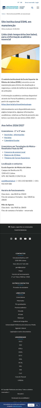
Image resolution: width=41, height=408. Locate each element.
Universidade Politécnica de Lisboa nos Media (21, 325)
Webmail (21, 318)
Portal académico (20, 307)
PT (18, 2)
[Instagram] (11, 238)
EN (21, 2)
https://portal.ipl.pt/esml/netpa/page (16, 104)
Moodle (20, 311)
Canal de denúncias (20, 230)
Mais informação (17, 406)
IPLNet (20, 314)
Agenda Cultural (20, 328)
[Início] (13, 8)
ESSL (20, 359)
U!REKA (20, 380)
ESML (21, 352)
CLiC (20, 373)
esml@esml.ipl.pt (8, 181)
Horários (7, 137)
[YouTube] (25, 238)
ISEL (20, 366)
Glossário (20, 394)
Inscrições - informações (14, 135)
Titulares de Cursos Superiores (17, 158)
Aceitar (31, 405)
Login (37, 2)
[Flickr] (30, 238)
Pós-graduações (20, 304)
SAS (20, 370)
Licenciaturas (20, 297)
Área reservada (30, 2)
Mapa (21, 271)
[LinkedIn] (20, 238)
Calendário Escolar (11, 140)
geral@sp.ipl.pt (20, 267)
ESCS (20, 341)
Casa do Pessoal (20, 377)
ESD (20, 345)
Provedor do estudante (20, 287)
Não (37, 405)
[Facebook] (15, 238)
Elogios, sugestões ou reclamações (22, 227)
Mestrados (20, 301)
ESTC (20, 355)
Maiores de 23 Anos (12, 155)
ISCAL (20, 362)
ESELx (20, 348)
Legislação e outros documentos (20, 331)
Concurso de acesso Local (14, 152)
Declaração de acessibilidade (20, 398)
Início (3, 14)
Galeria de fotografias (20, 321)
